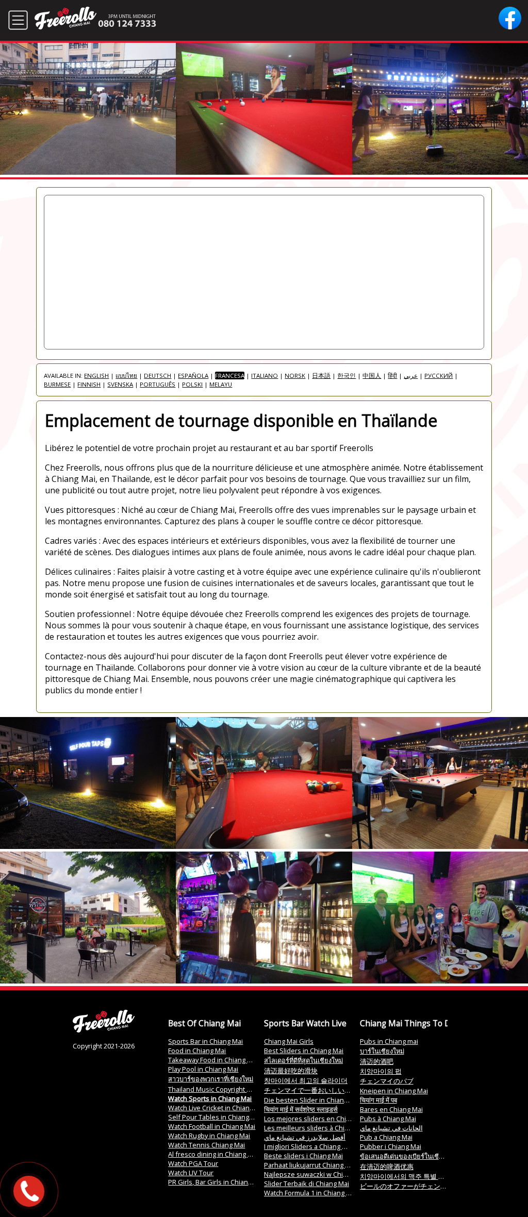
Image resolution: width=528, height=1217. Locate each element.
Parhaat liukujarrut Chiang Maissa (315, 1165)
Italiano (264, 375)
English (96, 375)
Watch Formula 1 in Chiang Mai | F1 (317, 1192)
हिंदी (392, 375)
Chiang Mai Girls (289, 1041)
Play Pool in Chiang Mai (203, 1069)
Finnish (89, 384)
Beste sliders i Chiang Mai (303, 1155)
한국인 (346, 375)
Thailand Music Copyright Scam (215, 1089)
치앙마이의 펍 (381, 1071)
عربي (411, 375)
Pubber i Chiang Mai (390, 1146)
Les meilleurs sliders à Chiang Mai (316, 1127)
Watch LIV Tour (190, 1172)
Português (157, 384)
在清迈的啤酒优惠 (387, 1166)
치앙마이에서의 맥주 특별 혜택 (406, 1176)
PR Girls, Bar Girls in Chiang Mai (216, 1182)
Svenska (120, 384)
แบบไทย (126, 375)
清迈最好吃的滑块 (291, 1070)
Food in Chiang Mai (197, 1050)
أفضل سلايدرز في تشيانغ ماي (304, 1137)
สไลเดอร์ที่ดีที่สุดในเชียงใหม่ (303, 1060)
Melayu (220, 384)
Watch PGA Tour (193, 1163)
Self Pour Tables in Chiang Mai (214, 1117)
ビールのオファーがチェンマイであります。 (427, 1186)
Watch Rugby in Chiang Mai (209, 1135)
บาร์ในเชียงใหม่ (382, 1051)
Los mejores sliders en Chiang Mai (317, 1118)
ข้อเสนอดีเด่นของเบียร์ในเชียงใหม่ (408, 1156)
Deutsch (157, 375)
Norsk (295, 375)
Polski (192, 384)
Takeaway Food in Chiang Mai (213, 1059)
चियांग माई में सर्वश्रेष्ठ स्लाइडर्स (301, 1109)
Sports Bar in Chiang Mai (205, 1041)
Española (193, 375)
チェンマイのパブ (387, 1081)
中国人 (371, 375)
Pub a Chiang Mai (386, 1137)
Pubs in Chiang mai (389, 1041)
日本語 (321, 375)
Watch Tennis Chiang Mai (206, 1144)
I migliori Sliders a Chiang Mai (308, 1146)
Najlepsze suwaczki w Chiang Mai (315, 1174)
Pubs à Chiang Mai (388, 1118)
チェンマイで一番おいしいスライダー (321, 1090)
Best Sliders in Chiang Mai (303, 1050)
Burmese (57, 384)
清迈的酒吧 (376, 1061)
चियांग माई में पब (378, 1100)
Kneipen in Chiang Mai (394, 1090)
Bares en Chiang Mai (391, 1109)
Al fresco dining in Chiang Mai (213, 1154)
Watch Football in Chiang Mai (211, 1126)
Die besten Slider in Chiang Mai (312, 1100)
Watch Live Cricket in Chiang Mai (217, 1107)
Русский (438, 375)
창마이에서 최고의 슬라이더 (306, 1080)
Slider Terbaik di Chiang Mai (306, 1183)
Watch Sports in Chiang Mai (210, 1098)
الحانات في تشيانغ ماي (391, 1127)
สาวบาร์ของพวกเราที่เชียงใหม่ (210, 1078)
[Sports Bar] (104, 1030)
